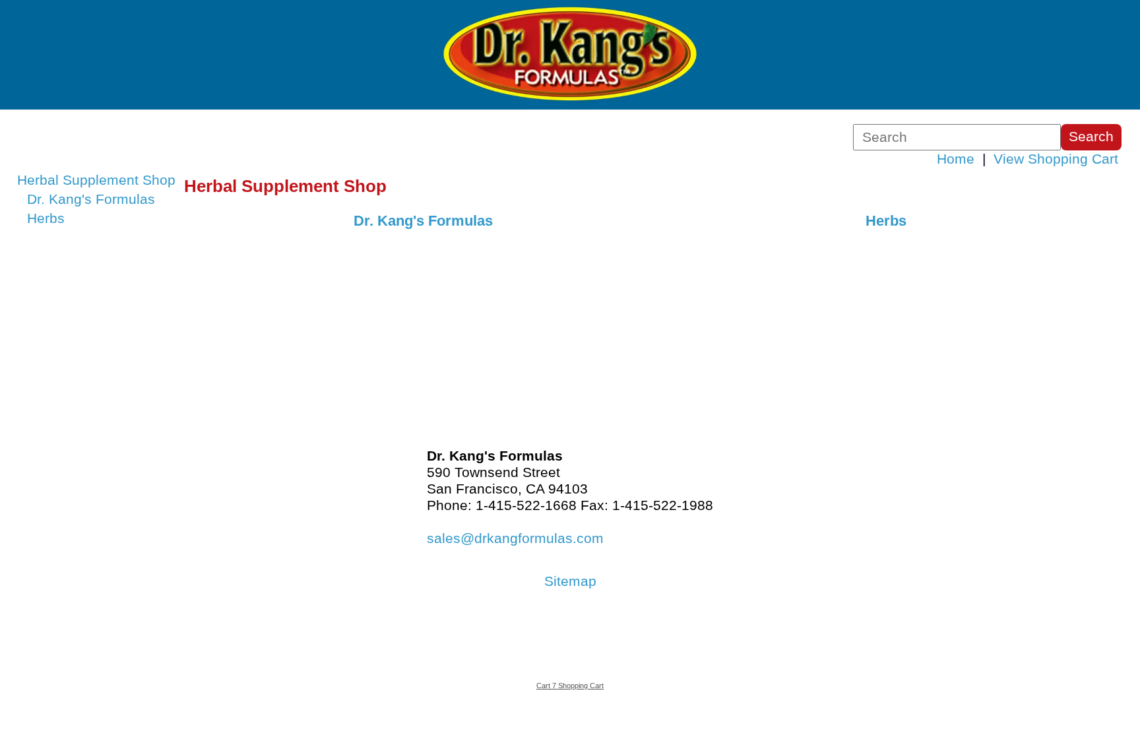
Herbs (46, 218)
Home (955, 159)
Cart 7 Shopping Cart (570, 685)
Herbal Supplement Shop (96, 180)
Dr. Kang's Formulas (91, 199)
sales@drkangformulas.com (515, 538)
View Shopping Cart (1056, 159)
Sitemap (570, 581)
